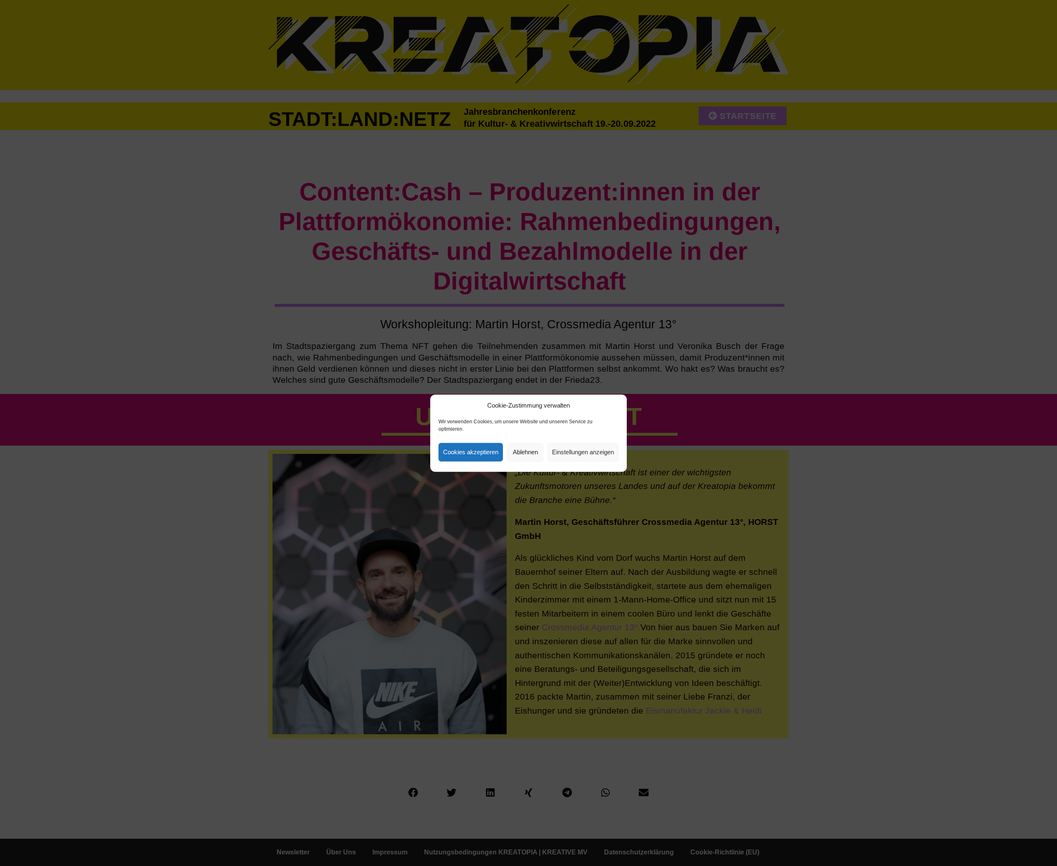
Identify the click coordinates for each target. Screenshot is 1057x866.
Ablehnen (525, 452)
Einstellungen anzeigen (583, 452)
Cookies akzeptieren (470, 452)
